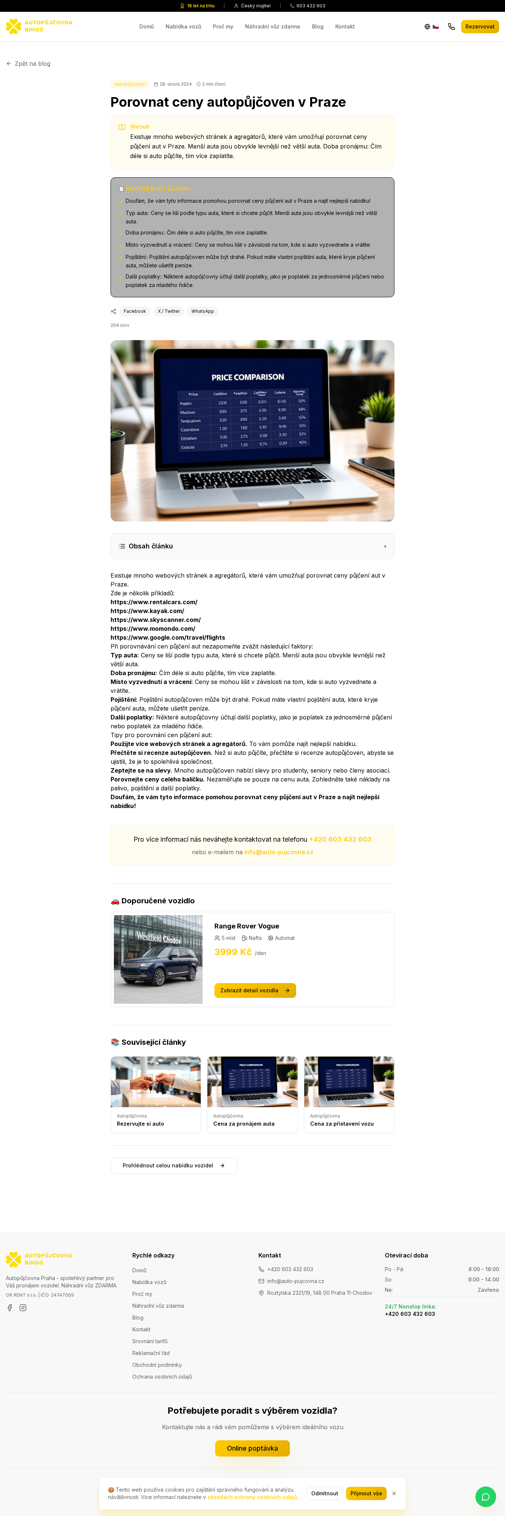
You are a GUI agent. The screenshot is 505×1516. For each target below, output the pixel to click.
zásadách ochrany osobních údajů (252, 1497)
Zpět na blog (32, 63)
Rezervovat (480, 26)
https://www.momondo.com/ (153, 628)
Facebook (135, 311)
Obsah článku (258, 546)
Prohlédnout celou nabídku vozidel (168, 1165)
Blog (317, 26)
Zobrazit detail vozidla (249, 990)
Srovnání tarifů (149, 1341)
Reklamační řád (151, 1353)
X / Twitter (169, 311)
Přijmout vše (366, 1493)
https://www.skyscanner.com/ (156, 619)
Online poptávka (252, 1448)
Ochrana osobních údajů (162, 1376)
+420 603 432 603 (340, 839)
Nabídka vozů (183, 26)
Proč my (223, 26)
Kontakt (345, 26)
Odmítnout (324, 1493)
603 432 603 (310, 5)
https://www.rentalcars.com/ (154, 602)
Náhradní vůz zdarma (272, 26)
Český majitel (256, 5)
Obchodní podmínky (157, 1365)
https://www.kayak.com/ (147, 611)
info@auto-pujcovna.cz (278, 852)
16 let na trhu (200, 5)
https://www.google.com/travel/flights (168, 637)
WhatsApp (203, 311)
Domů (146, 26)
